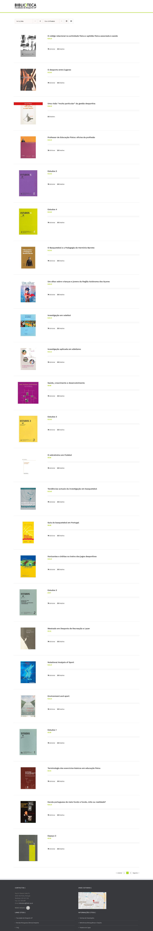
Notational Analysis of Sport (61, 662)
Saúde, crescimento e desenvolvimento (66, 383)
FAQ (17, 928)
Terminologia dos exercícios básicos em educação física (74, 768)
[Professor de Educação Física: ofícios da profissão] (28, 147)
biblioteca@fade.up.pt (26, 903)
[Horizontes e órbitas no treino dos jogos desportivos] (28, 566)
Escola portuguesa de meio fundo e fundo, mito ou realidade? (77, 802)
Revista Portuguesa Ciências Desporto (27, 923)
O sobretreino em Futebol (60, 455)
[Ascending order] (40, 21)
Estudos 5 (52, 171)
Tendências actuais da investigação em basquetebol (72, 489)
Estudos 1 (52, 730)
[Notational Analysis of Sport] (28, 672)
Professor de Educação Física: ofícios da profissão (71, 137)
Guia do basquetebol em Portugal (63, 522)
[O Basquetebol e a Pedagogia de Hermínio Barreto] (28, 257)
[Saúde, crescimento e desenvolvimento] (28, 393)
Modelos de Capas (85, 928)
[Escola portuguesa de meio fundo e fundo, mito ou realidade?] (28, 812)
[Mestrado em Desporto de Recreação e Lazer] (28, 638)
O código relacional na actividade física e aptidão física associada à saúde (83, 36)
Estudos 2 (52, 590)
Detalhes (61, 49)
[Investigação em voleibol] (28, 325)
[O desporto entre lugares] (28, 79)
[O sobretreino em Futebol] (28, 465)
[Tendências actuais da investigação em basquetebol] (28, 499)
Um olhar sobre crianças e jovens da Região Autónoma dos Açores (79, 281)
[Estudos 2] (28, 602)
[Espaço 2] (28, 848)
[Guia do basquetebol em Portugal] (28, 532)
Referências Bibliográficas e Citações (91, 923)
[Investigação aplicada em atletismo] (28, 359)
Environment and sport (58, 696)
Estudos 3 (52, 417)
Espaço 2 (52, 836)
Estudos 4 (52, 209)
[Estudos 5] (28, 183)
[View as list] (71, 21)
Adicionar (52, 49)
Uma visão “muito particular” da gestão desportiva (71, 103)
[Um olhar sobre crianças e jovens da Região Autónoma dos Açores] (28, 291)
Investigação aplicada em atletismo (64, 349)
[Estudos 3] (28, 428)
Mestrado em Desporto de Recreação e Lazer (69, 628)
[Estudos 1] (28, 742)
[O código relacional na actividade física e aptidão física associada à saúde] (28, 46)
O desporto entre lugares (59, 70)
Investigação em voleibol (59, 315)
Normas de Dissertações (87, 918)
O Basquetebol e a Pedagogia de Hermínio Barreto (71, 248)
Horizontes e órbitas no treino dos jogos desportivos (72, 556)
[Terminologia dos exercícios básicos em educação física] (28, 778)
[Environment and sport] (28, 706)
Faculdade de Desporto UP (24, 918)
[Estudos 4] (28, 221)
